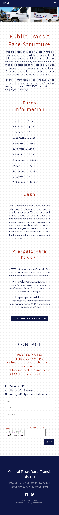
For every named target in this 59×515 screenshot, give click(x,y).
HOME (6, 3)
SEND (49, 442)
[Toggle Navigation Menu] (54, 3)
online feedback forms (13, 420)
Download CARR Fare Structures (29, 318)
